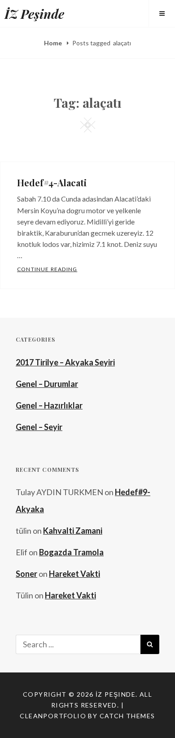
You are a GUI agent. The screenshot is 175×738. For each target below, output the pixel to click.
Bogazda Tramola (71, 552)
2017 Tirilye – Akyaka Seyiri (65, 362)
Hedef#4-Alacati (52, 182)
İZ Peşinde (34, 13)
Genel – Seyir (39, 427)
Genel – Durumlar (47, 384)
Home (53, 43)
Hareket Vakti (74, 574)
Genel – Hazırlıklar (49, 405)
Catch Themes (127, 716)
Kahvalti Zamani (72, 531)
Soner (26, 574)
